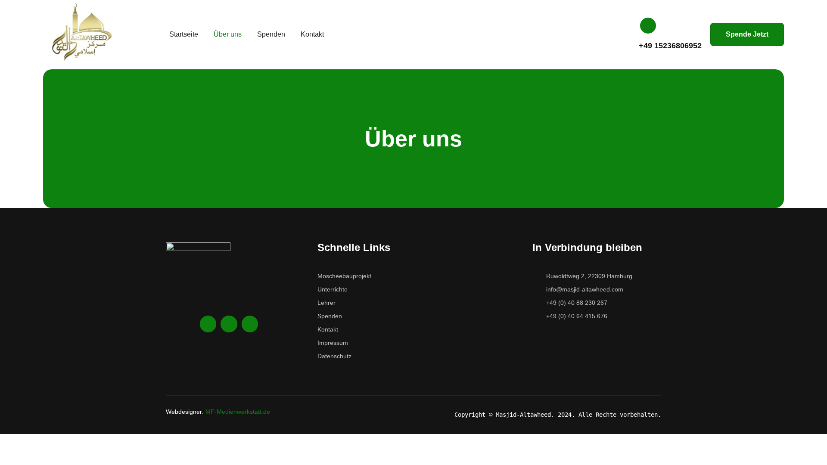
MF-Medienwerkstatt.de (237, 411)
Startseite (183, 34)
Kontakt (312, 34)
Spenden (271, 34)
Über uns (228, 34)
